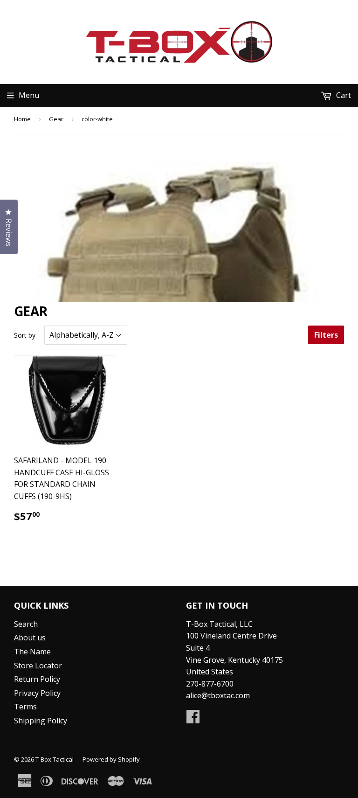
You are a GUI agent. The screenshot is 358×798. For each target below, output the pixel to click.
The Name (32, 651)
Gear (56, 119)
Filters (326, 335)
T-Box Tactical (54, 759)
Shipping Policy (40, 720)
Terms (25, 706)
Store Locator (38, 665)
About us (30, 637)
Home (22, 119)
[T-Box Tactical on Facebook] (193, 719)
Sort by (24, 335)
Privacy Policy (37, 693)
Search (26, 624)
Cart (342, 95)
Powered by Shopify (111, 759)
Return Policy (37, 679)
